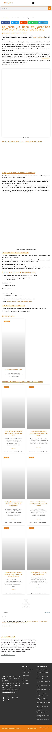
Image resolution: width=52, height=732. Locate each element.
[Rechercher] (49, 8)
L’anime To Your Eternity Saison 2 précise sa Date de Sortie (38, 433)
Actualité (7, 18)
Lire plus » (13, 448)
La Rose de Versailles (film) (13, 370)
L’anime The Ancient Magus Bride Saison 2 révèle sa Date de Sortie (13, 504)
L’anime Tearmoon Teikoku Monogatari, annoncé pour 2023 (13, 433)
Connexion (47, 612)
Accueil (2, 18)
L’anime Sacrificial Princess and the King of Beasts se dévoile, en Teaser (13, 574)
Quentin (47, 727)
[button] (33, 2)
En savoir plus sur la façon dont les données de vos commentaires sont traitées (24, 622)
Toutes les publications (8, 654)
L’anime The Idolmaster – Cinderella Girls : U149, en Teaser (38, 504)
